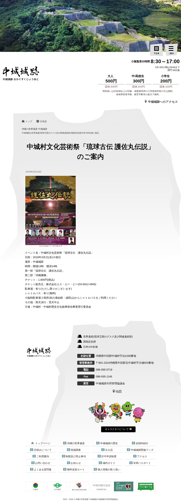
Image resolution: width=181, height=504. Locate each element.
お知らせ (76, 463)
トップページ (42, 443)
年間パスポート (142, 463)
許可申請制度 (108, 456)
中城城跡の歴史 (109, 443)
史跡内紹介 (142, 443)
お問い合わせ (42, 463)
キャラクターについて (117, 429)
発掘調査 (76, 450)
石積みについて (43, 450)
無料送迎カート (76, 469)
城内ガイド (109, 463)
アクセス (142, 456)
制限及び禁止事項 (76, 456)
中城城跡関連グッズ (142, 450)
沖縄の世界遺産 (76, 443)
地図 (118, 391)
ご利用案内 (42, 456)
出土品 (109, 450)
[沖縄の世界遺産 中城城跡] (17, 74)
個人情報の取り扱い (109, 469)
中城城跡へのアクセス (162, 101)
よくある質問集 (43, 469)
